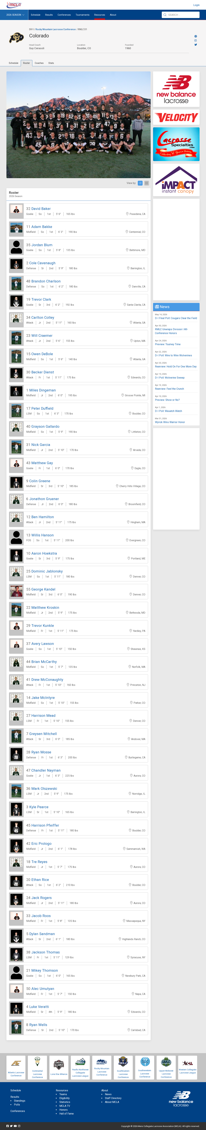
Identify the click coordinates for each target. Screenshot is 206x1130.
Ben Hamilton (42, 517)
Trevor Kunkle (42, 625)
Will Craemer (41, 335)
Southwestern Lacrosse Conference (144, 1073)
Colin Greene (39, 481)
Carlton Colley (42, 317)
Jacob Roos (41, 916)
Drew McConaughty (47, 679)
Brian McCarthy (44, 662)
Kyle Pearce (38, 807)
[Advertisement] (176, 249)
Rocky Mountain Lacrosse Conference (56, 29)
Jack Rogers (41, 898)
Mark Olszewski (44, 788)
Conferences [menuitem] (17, 1111)
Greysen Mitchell (43, 734)
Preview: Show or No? (167, 399)
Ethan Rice (40, 880)
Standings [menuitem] (19, 1100)
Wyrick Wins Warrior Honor (170, 422)
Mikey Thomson (44, 970)
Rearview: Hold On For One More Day (176, 366)
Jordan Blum (41, 245)
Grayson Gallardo (45, 426)
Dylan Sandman (42, 934)
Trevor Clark (41, 299)
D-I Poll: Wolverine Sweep (170, 377)
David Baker (41, 209)
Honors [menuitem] (63, 1109)
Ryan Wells (38, 1025)
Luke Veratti (39, 1007)
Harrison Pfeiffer (45, 825)
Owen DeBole (42, 354)
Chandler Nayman (46, 770)
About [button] (113, 15)
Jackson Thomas (45, 952)
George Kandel (43, 589)
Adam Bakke (41, 227)
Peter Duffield (42, 408)
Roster (26, 63)
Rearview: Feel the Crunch (169, 388)
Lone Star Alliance (59, 1074)
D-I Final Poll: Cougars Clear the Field (176, 318)
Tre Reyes (39, 862)
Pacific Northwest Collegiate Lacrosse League (80, 1072)
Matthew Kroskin (45, 607)
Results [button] (49, 15)
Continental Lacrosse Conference (37, 1074)
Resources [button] (99, 15)
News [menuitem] (108, 1094)
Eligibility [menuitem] (64, 1098)
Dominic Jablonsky (47, 571)
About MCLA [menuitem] (112, 1102)
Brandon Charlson (46, 281)
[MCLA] (14, 5)
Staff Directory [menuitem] (113, 1098)
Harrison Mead (43, 715)
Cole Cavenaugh (42, 263)
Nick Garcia (40, 445)
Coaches (39, 63)
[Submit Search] (165, 15)
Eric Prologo (41, 843)
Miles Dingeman (42, 390)
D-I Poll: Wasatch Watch (168, 411)
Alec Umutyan (42, 989)
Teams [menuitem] (63, 1094)
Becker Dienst (42, 372)
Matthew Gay (42, 463)
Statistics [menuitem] (64, 1102)
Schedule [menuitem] (35, 15)
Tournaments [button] (82, 15)
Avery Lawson (42, 643)
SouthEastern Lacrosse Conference (123, 1074)
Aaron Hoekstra (44, 553)
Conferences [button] (64, 15)
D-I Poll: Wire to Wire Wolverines (173, 355)
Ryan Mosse (41, 752)
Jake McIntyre (43, 698)
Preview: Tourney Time (168, 344)
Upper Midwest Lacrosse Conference (166, 1074)
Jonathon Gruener (44, 499)
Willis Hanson (42, 535)
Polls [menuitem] (17, 1104)
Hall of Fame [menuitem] (66, 1113)
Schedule (13, 63)
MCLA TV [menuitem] (64, 1105)
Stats (51, 63)
